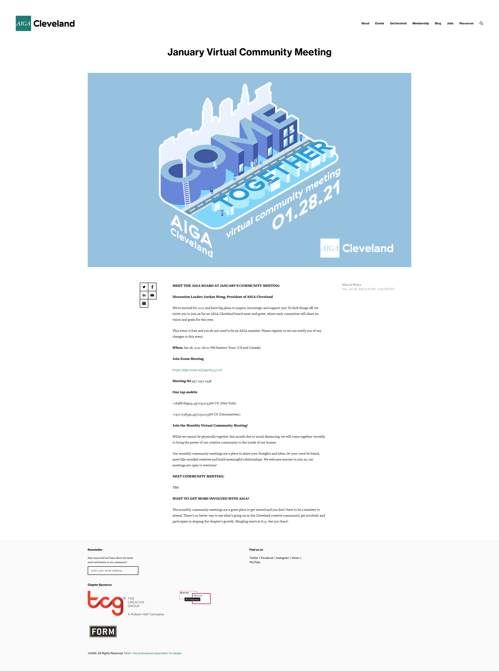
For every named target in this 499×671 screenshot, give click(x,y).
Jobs (450, 23)
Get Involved (398, 23)
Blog (438, 23)
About (365, 23)
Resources (466, 23)
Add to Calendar (144, 302)
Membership (420, 23)
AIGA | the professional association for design (152, 653)
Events (379, 23)
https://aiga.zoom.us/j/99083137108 (197, 369)
